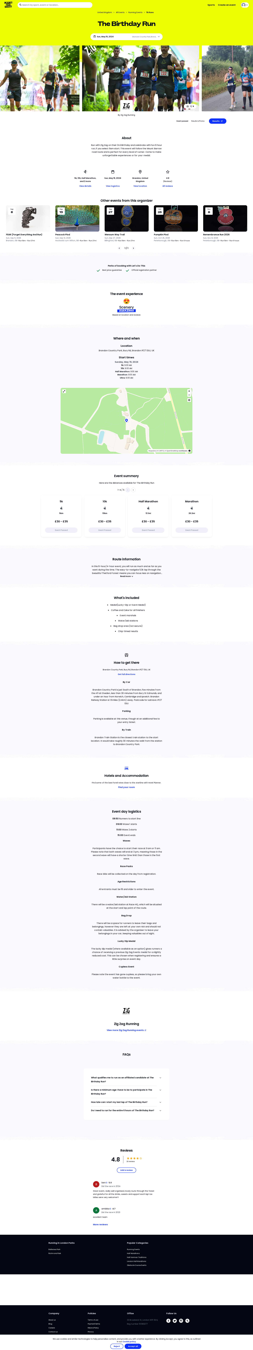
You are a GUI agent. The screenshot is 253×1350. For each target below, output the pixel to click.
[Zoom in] (189, 391)
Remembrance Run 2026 (216, 234)
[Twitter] (176, 1323)
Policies (92, 1313)
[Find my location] (189, 400)
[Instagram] (182, 1323)
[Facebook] (169, 1323)
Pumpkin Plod (161, 234)
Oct (159, 209)
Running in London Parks (61, 1242)
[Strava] (188, 1323)
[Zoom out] (189, 395)
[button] (126, 420)
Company (53, 1313)
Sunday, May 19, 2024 (126, 361)
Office (130, 1313)
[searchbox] (55, 5)
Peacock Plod (62, 234)
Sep (11, 209)
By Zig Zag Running (126, 115)
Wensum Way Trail (115, 234)
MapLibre (152, 451)
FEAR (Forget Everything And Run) (24, 234)
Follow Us (171, 1313)
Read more (125, 576)
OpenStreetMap (172, 451)
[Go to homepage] (8, 5)
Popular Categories (137, 1242)
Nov (209, 209)
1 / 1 (126, 248)
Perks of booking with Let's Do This (126, 265)
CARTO (161, 451)
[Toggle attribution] (189, 450)
